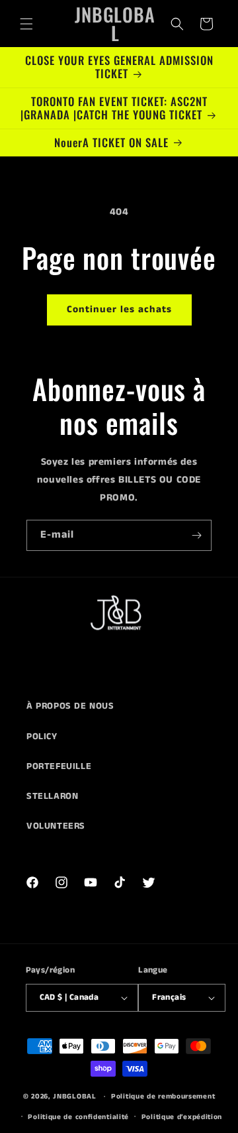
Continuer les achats (119, 309)
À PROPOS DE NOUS (70, 706)
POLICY (42, 736)
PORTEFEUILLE (58, 766)
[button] (26, 23)
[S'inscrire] (196, 535)
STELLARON (52, 796)
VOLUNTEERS (55, 826)
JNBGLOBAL (74, 1096)
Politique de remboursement (163, 1096)
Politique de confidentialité (78, 1117)
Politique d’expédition (181, 1117)
